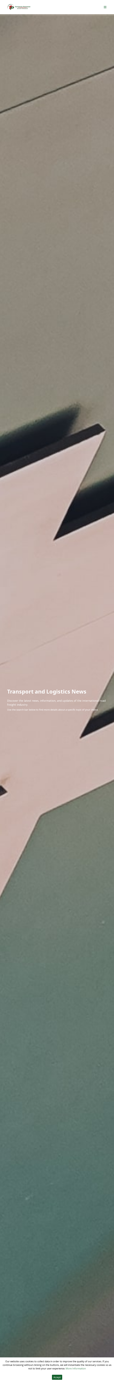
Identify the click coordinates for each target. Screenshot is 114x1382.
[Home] (19, 7)
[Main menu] (105, 7)
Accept (57, 1377)
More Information (76, 1368)
